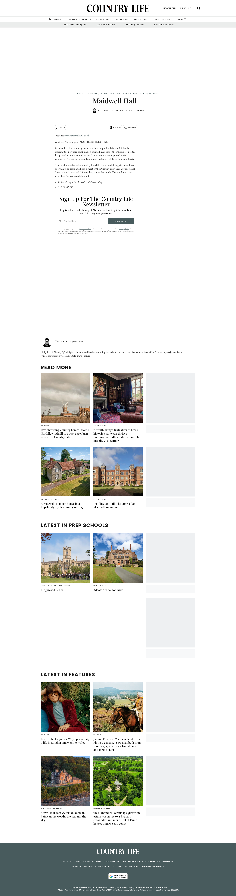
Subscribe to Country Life (74, 24)
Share (62, 127)
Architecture (103, 19)
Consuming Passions (134, 24)
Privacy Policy (135, 861)
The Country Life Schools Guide (121, 93)
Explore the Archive (105, 24)
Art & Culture (141, 19)
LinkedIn (102, 866)
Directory (93, 93)
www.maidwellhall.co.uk (76, 135)
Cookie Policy (152, 861)
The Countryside (163, 19)
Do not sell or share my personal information (140, 866)
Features (140, 110)
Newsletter (132, 127)
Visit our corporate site (156, 887)
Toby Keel (105, 110)
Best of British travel (164, 24)
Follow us (117, 127)
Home (80, 93)
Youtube (88, 866)
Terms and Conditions (114, 861)
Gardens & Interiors (80, 19)
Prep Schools (150, 93)
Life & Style (122, 19)
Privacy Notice (124, 229)
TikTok (111, 866)
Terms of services (85, 229)
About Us (68, 861)
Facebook (77, 866)
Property (59, 19)
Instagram (167, 861)
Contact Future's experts (88, 861)
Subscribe (185, 8)
